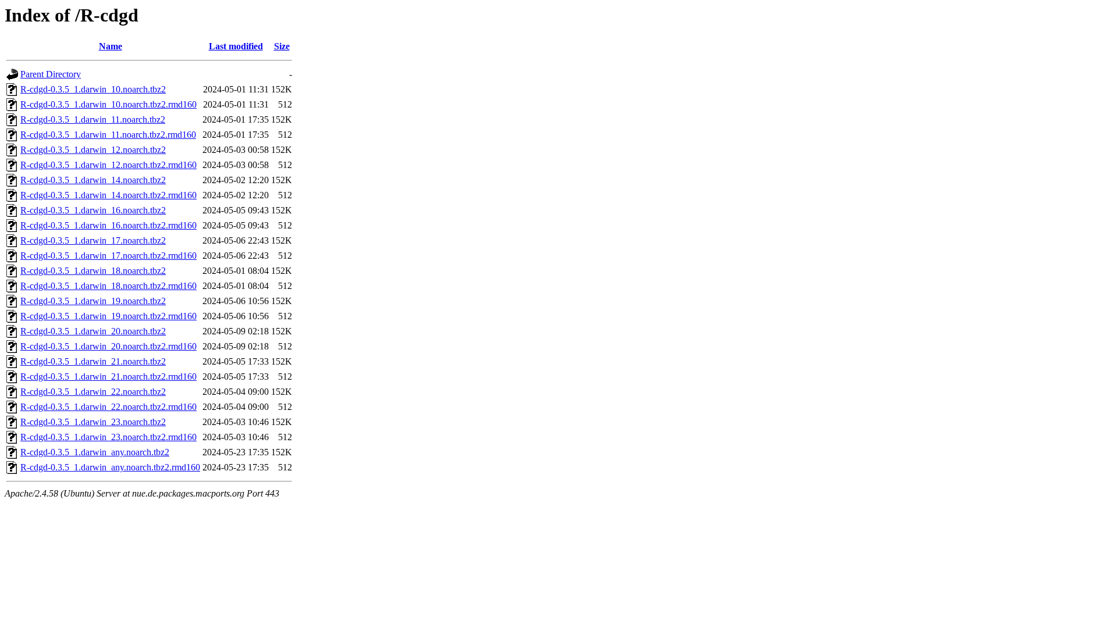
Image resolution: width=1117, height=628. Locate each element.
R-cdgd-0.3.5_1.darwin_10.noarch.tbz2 (93, 89)
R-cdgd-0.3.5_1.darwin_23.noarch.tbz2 (93, 422)
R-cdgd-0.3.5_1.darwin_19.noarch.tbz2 (93, 301)
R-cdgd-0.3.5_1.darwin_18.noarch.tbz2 (93, 271)
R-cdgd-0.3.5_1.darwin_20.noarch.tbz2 (93, 331)
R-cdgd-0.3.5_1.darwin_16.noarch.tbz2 (93, 210)
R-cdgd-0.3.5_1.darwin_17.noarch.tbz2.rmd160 (108, 256)
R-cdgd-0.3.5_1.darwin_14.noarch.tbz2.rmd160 (108, 195)
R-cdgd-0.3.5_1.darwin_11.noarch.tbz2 (92, 119)
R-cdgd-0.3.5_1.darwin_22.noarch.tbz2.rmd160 (108, 407)
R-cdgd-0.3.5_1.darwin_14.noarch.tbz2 (93, 180)
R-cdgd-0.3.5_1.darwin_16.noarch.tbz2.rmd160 (108, 225)
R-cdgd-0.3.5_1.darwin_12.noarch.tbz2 (93, 150)
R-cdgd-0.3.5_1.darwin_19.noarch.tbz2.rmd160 (108, 316)
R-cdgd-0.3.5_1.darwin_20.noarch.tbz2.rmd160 (108, 346)
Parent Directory (50, 74)
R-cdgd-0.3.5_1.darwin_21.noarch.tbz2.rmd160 (108, 376)
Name (110, 46)
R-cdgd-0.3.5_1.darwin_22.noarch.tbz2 (93, 392)
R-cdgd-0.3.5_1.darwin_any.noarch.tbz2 (94, 452)
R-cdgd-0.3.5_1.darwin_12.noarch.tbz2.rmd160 (108, 165)
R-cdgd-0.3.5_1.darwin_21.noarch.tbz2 (93, 361)
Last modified (236, 46)
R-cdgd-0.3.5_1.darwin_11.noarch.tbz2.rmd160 (108, 135)
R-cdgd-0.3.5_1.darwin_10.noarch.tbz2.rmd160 (108, 104)
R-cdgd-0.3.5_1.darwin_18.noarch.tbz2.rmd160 (108, 286)
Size (282, 46)
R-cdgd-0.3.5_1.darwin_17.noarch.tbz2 (93, 240)
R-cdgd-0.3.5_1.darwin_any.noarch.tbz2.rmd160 (110, 467)
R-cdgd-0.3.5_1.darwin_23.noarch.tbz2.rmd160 (108, 437)
